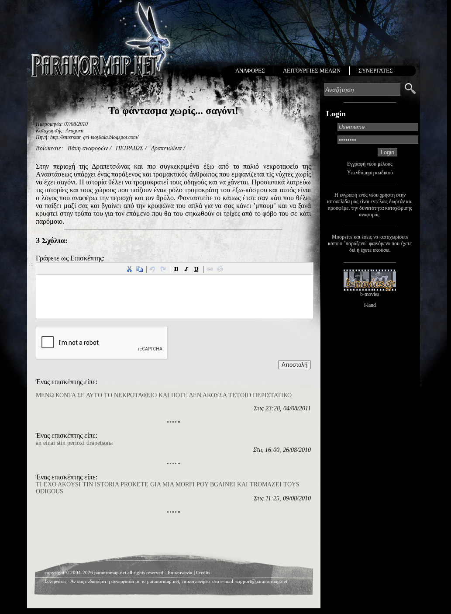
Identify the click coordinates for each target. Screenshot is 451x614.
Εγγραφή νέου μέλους (369, 164)
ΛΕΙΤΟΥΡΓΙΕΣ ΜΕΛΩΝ (312, 70)
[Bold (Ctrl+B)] (176, 269)
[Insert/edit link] (210, 269)
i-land (370, 305)
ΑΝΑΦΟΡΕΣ (250, 70)
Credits (203, 572)
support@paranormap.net (261, 581)
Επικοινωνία (180, 572)
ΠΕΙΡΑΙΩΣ (129, 148)
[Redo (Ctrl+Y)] (163, 269)
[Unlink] (220, 269)
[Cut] (129, 269)
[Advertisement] (173, 535)
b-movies (369, 294)
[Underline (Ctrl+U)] (196, 269)
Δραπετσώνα (166, 148)
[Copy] (139, 269)
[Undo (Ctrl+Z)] (153, 269)
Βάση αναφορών (88, 148)
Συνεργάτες (55, 581)
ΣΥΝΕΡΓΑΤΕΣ (375, 70)
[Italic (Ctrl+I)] (186, 269)
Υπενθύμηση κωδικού (370, 173)
